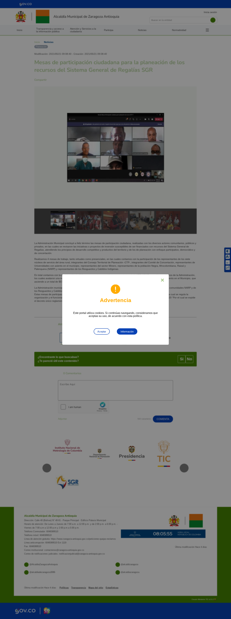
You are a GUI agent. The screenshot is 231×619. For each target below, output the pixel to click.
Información (127, 331)
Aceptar (101, 331)
